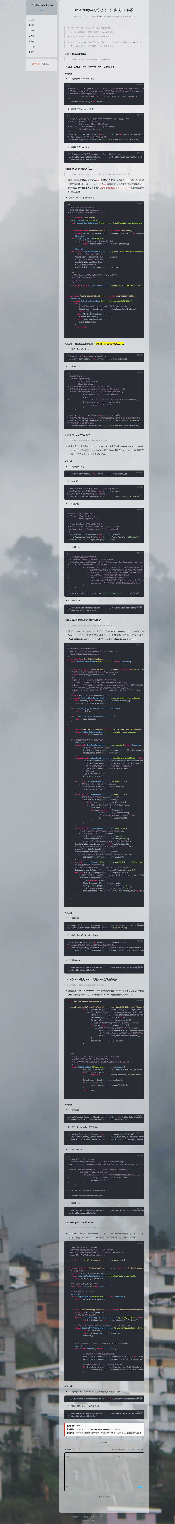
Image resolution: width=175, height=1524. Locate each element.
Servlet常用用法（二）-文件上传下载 (126, 1449)
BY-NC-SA (113, 1433)
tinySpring (72, 46)
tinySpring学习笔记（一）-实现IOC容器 (104, 10)
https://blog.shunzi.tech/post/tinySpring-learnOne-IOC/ (98, 1429)
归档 (32, 25)
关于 (32, 47)
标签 (32, 41)
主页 (32, 20)
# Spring (103, 1442)
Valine (142, 1503)
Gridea (92, 1520)
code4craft (135, 42)
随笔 (32, 30)
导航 (32, 36)
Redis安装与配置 (74, 1449)
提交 (140, 1486)
